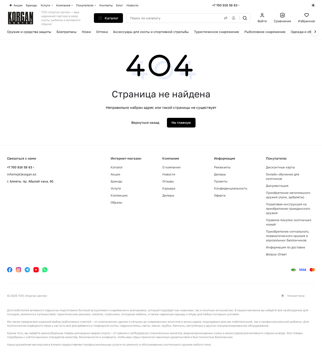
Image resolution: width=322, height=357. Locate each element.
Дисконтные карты (280, 167)
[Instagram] (18, 269)
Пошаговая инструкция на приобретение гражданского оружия (288, 208)
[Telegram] (27, 269)
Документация (277, 186)
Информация (224, 158)
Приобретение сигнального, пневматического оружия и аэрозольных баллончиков (287, 236)
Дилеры (168, 195)
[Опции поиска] (225, 18)
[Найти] (244, 18)
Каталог (117, 167)
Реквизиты (222, 167)
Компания (170, 158)
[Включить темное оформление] (313, 5)
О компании (171, 167)
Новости (168, 174)
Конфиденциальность (230, 188)
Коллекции (119, 195)
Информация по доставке (285, 247)
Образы (116, 202)
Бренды (116, 181)
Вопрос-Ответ (276, 254)
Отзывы (168, 181)
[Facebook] (9, 269)
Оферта (219, 195)
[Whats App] (45, 269)
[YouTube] (36, 269)
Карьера (168, 188)
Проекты (220, 181)
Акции (115, 174)
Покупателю (276, 158)
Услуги (116, 188)
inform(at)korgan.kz (21, 174)
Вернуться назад (145, 122)
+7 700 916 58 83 (224, 5)
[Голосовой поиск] (234, 18)
